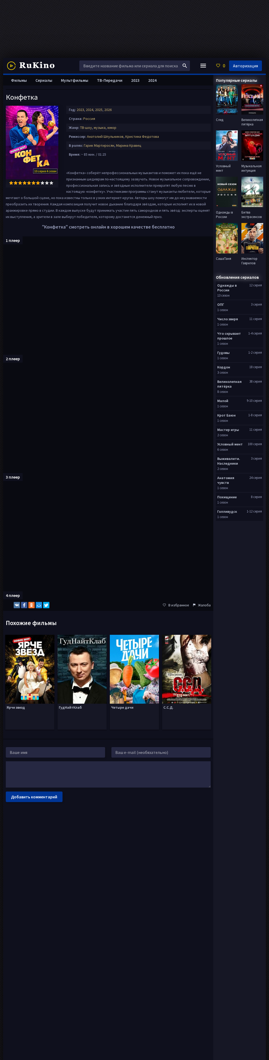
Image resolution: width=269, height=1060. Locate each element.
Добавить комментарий (34, 796)
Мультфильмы (74, 80)
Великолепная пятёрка (229, 384)
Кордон (223, 367)
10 (51, 183)
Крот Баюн (226, 415)
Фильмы (19, 80)
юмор (111, 127)
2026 (108, 109)
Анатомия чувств (225, 480)
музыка (100, 127)
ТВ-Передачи (109, 80)
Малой (222, 400)
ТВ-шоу (86, 127)
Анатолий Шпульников (105, 136)
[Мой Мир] (39, 605)
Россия (89, 118)
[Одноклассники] (31, 605)
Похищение (227, 497)
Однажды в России (227, 287)
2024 (89, 109)
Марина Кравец (128, 145)
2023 (80, 109)
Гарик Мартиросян (99, 145)
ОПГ (220, 304)
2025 (98, 109)
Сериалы (43, 80)
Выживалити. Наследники (228, 461)
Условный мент (230, 444)
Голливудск (227, 511)
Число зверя (227, 319)
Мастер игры (228, 429)
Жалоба (204, 605)
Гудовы (223, 352)
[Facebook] (24, 605)
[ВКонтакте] (17, 605)
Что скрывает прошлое (229, 336)
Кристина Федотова (142, 136)
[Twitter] (46, 605)
